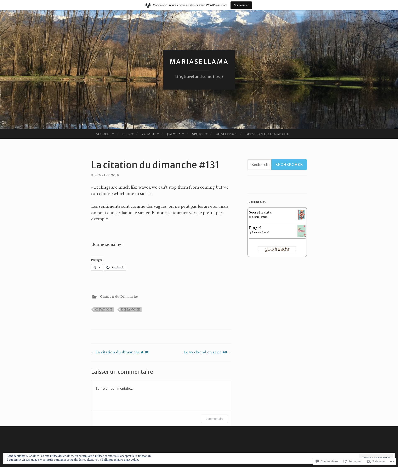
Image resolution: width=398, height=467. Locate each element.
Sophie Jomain (259, 217)
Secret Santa (260, 212)
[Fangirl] (301, 236)
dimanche (130, 309)
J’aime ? (173, 134)
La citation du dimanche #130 (120, 352)
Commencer (241, 5)
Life (126, 134)
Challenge (226, 134)
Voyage (148, 134)
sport (198, 134)
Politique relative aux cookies (120, 459)
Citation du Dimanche (267, 134)
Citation (103, 309)
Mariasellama (199, 62)
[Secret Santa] (301, 218)
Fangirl (255, 228)
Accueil (103, 134)
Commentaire (214, 418)
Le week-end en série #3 (207, 352)
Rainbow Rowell (260, 232)
